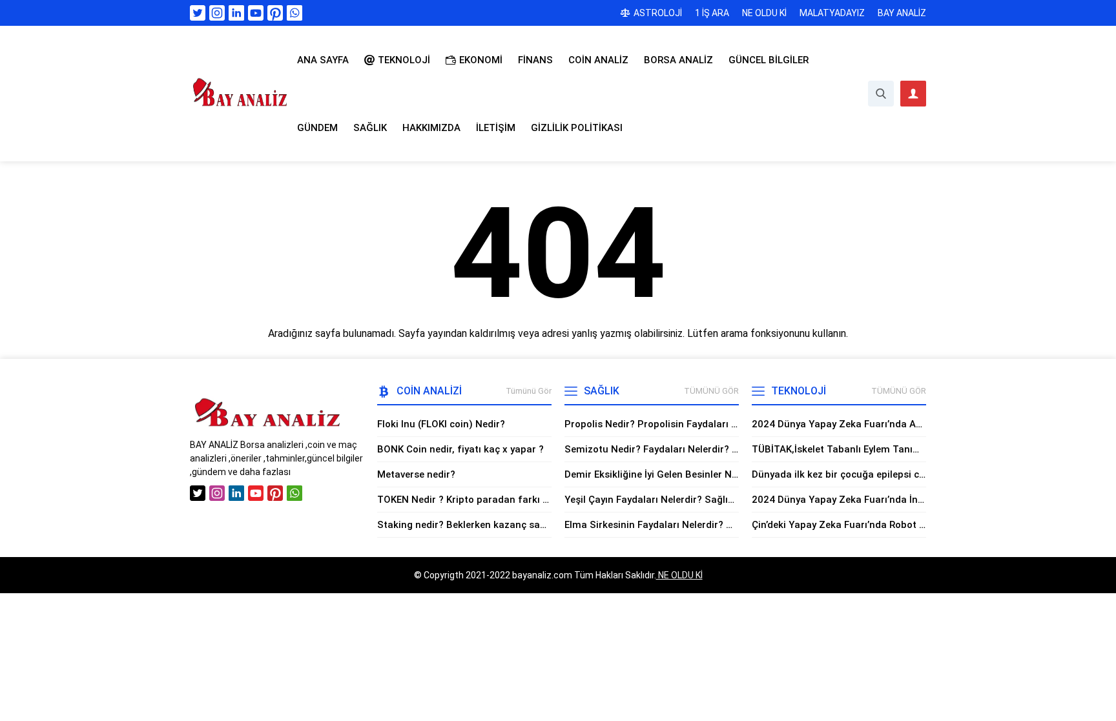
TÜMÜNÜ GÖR (711, 391)
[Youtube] (256, 13)
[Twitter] (197, 13)
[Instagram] (217, 13)
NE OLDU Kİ (679, 575)
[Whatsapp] (294, 13)
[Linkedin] (236, 13)
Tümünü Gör (529, 391)
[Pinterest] (275, 13)
